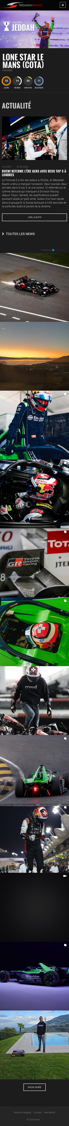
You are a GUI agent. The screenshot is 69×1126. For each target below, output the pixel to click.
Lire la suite (34, 217)
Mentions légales (22, 1112)
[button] (34, 287)
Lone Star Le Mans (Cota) (23, 60)
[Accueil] (21, 4)
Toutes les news (20, 234)
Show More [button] (34, 1087)
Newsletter (49, 1112)
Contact (37, 1112)
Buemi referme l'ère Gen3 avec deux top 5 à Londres (34, 173)
